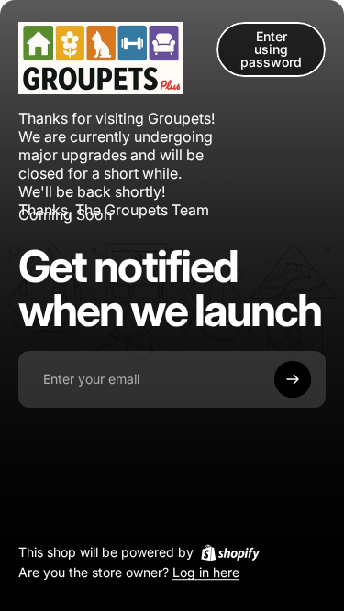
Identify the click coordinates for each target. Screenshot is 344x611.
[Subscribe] (292, 379)
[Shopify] (230, 552)
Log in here (205, 573)
